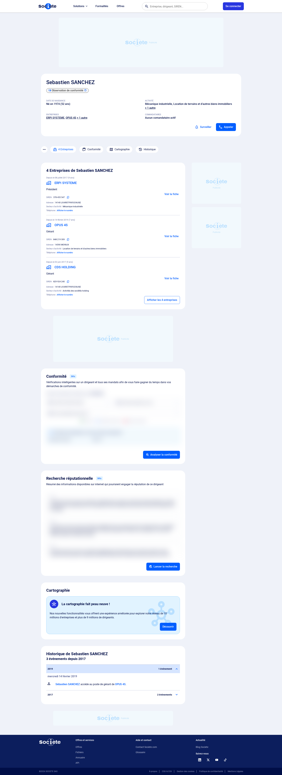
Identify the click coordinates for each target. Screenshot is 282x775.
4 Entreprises (65, 149)
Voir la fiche (171, 194)
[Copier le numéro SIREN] (68, 197)
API (77, 763)
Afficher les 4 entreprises (162, 300)
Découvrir (168, 626)
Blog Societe (202, 747)
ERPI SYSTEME (55, 117)
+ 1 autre (150, 107)
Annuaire (80, 757)
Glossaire (140, 752)
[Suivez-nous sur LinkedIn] (200, 760)
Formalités (101, 6)
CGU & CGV (167, 771)
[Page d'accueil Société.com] (47, 6)
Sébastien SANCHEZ (67, 684)
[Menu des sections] (44, 149)
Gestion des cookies (185, 771)
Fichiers (79, 752)
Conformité (93, 149)
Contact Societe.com (146, 747)
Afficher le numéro (65, 210)
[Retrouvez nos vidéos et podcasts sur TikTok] (225, 760)
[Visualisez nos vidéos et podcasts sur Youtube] (217, 760)
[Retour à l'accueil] (50, 742)
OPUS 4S (71, 117)
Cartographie (122, 149)
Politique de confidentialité (211, 771)
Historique (150, 149)
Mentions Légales (235, 771)
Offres (120, 6)
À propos (153, 771)
